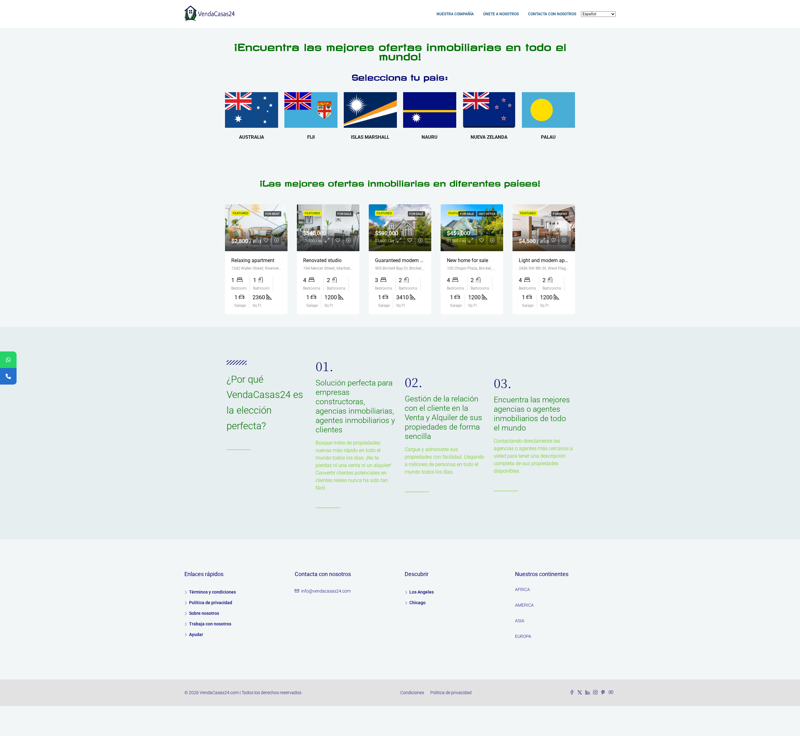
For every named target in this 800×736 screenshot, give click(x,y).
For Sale (345, 214)
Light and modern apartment (550, 260)
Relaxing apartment (252, 260)
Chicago (417, 602)
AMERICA (524, 605)
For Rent (272, 214)
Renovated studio (322, 260)
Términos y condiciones (212, 591)
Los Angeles (421, 591)
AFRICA (522, 589)
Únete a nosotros (501, 14)
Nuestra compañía (455, 14)
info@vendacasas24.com (326, 591)
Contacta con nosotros (552, 14)
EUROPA (523, 636)
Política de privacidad (210, 602)
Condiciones (412, 692)
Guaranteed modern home (403, 260)
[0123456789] (8, 359)
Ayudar (196, 634)
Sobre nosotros (204, 613)
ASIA (519, 620)
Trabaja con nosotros (210, 623)
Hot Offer (487, 214)
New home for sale (467, 260)
